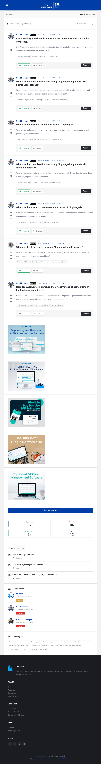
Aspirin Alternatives (41, 305)
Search (11, 14)
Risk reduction (55, 182)
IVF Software (36, 645)
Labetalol (45, 645)
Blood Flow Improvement (25, 100)
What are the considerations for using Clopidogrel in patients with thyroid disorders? (52, 166)
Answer (86, 65)
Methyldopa (64, 645)
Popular (12, 548)
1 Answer (19, 558)
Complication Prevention (40, 262)
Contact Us (12, 693)
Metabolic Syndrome (38, 56)
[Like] (11, 46)
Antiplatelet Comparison (25, 305)
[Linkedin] (19, 744)
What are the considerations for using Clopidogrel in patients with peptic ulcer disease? (52, 83)
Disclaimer (12, 709)
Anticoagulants (36, 642)
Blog (9, 687)
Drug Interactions (85, 642)
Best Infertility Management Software (27, 565)
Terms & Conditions (15, 712)
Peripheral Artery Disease (59, 262)
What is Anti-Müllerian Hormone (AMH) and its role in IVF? (35, 575)
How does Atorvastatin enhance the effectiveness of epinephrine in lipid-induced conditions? (53, 288)
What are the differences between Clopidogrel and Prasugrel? (49, 247)
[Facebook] (10, 744)
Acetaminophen (14, 642)
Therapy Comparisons (51, 222)
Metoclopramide (75, 645)
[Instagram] (24, 744)
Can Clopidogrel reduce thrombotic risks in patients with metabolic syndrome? (52, 40)
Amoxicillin (25, 642)
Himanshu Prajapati (24, 620)
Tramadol (43, 649)
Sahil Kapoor (22, 35)
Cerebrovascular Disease (25, 139)
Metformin (54, 645)
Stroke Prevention (56, 139)
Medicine (61, 35)
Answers (20, 548)
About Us (11, 690)
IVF (28, 645)
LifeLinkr (20, 594)
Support (11, 728)
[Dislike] (11, 53)
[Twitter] (15, 744)
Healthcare (12, 645)
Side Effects (23, 649)
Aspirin (45, 642)
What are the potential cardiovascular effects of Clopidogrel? (49, 207)
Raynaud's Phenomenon (59, 100)
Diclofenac (64, 642)
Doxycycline (74, 642)
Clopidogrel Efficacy (23, 56)
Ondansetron (13, 649)
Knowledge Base (14, 731)
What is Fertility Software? (23, 555)
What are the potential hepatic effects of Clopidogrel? (45, 124)
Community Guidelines (16, 715)
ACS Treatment (22, 222)
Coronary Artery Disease (40, 182)
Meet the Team (13, 696)
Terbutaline (33, 649)
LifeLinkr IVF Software (47, 759)
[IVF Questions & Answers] (52, 5)
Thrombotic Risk (53, 56)
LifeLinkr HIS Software (64, 759)
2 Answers (19, 578)
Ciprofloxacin (54, 642)
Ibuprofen (21, 645)
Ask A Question (88, 14)
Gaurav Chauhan (23, 607)
